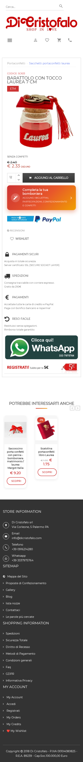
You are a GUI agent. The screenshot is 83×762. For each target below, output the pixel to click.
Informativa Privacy (19, 680)
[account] (35, 40)
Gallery (10, 590)
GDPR (10, 674)
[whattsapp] (41, 347)
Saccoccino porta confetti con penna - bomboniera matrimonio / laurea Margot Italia (15, 458)
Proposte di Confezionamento (26, 583)
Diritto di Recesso (18, 647)
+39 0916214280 (22, 549)
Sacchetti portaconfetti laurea (49, 63)
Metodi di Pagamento (20, 653)
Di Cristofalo (38, 751)
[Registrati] (41, 368)
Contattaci (13, 610)
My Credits (13, 724)
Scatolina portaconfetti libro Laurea (46, 451)
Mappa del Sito (17, 576)
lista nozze (13, 603)
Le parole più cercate (20, 617)
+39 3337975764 (22, 560)
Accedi (11, 704)
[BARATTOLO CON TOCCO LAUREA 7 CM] (41, 87)
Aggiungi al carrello (51, 178)
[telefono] (70, 40)
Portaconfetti (16, 63)
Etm (13, 88)
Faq (8, 667)
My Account (14, 697)
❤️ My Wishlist (16, 731)
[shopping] (59, 40)
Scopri (16, 481)
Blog (9, 596)
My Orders (13, 717)
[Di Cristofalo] (41, 18)
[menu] (10, 40)
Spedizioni (13, 633)
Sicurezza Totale (16, 640)
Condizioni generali (19, 660)
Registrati (13, 710)
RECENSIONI (17, 230)
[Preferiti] (47, 40)
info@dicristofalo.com (27, 538)
